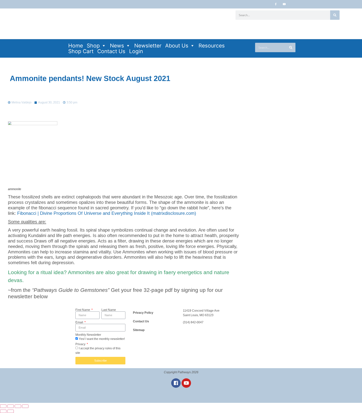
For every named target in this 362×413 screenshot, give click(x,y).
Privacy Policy (143, 312)
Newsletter (147, 45)
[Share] (18, 406)
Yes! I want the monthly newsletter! (102, 338)
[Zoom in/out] (3, 406)
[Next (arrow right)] (10, 411)
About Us (176, 45)
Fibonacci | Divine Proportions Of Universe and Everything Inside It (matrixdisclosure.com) (106, 213)
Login (136, 51)
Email (79, 322)
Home (75, 45)
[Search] (335, 15)
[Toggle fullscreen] (10, 406)
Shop (93, 45)
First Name (83, 309)
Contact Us (111, 51)
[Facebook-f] (276, 4)
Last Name (108, 309)
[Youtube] (284, 4)
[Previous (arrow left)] (3, 411)
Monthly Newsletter (88, 334)
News (117, 45)
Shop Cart (81, 51)
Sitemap (139, 330)
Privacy (80, 344)
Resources (212, 45)
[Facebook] (176, 383)
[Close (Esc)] (25, 406)
